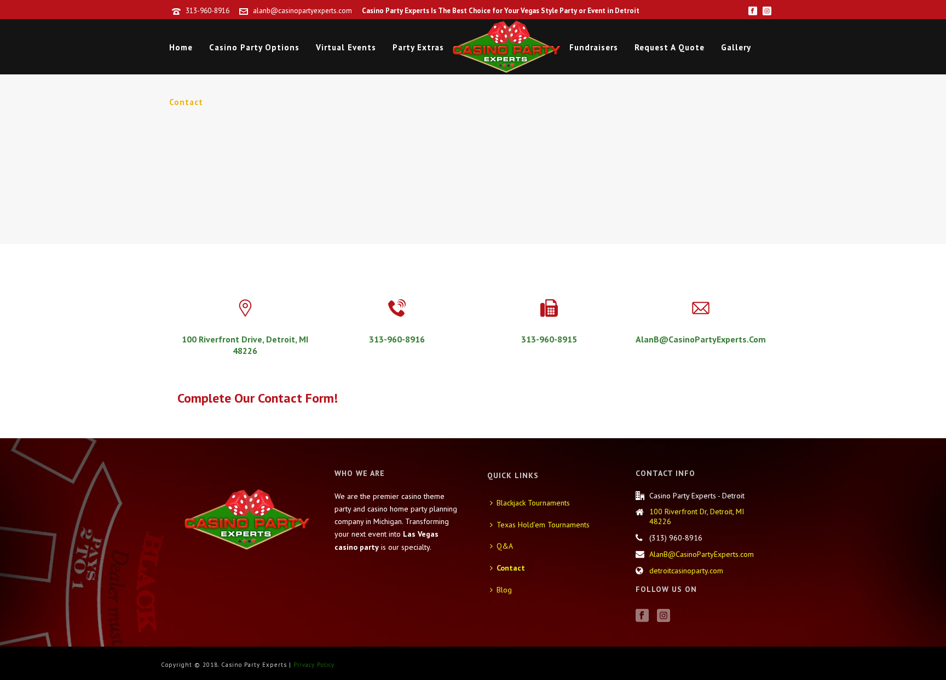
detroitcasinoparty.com (686, 571)
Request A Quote (669, 47)
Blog (504, 590)
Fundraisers (593, 47)
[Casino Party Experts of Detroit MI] (506, 46)
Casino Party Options (254, 47)
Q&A (505, 546)
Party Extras (418, 47)
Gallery (736, 47)
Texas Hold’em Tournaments (543, 525)
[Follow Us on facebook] (642, 616)
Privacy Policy (313, 665)
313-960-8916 (207, 10)
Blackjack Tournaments (533, 503)
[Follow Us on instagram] (663, 616)
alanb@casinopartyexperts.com (302, 10)
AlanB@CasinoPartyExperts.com (701, 554)
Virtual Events (346, 47)
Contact (186, 102)
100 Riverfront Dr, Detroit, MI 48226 (696, 516)
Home (181, 47)
